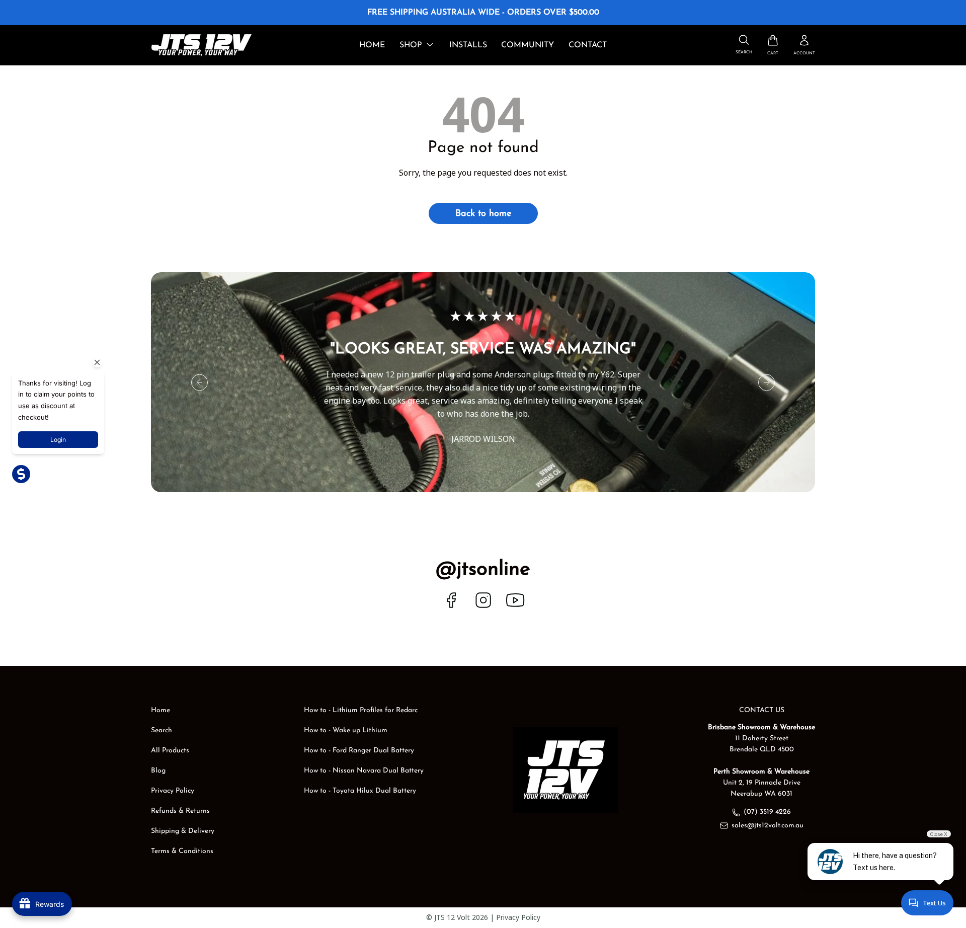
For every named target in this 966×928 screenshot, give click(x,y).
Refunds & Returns (180, 811)
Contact (588, 45)
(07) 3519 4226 (767, 812)
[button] (772, 45)
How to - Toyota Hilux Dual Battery (360, 791)
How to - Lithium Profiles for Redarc (361, 710)
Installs (468, 45)
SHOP (410, 45)
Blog (158, 771)
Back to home (483, 213)
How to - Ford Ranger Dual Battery (359, 750)
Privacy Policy (172, 791)
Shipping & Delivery (182, 831)
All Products (170, 750)
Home (372, 45)
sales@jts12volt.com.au (767, 825)
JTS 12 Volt (452, 917)
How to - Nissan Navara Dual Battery (364, 771)
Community (527, 45)
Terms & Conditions (182, 851)
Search (161, 730)
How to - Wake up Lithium (345, 730)
